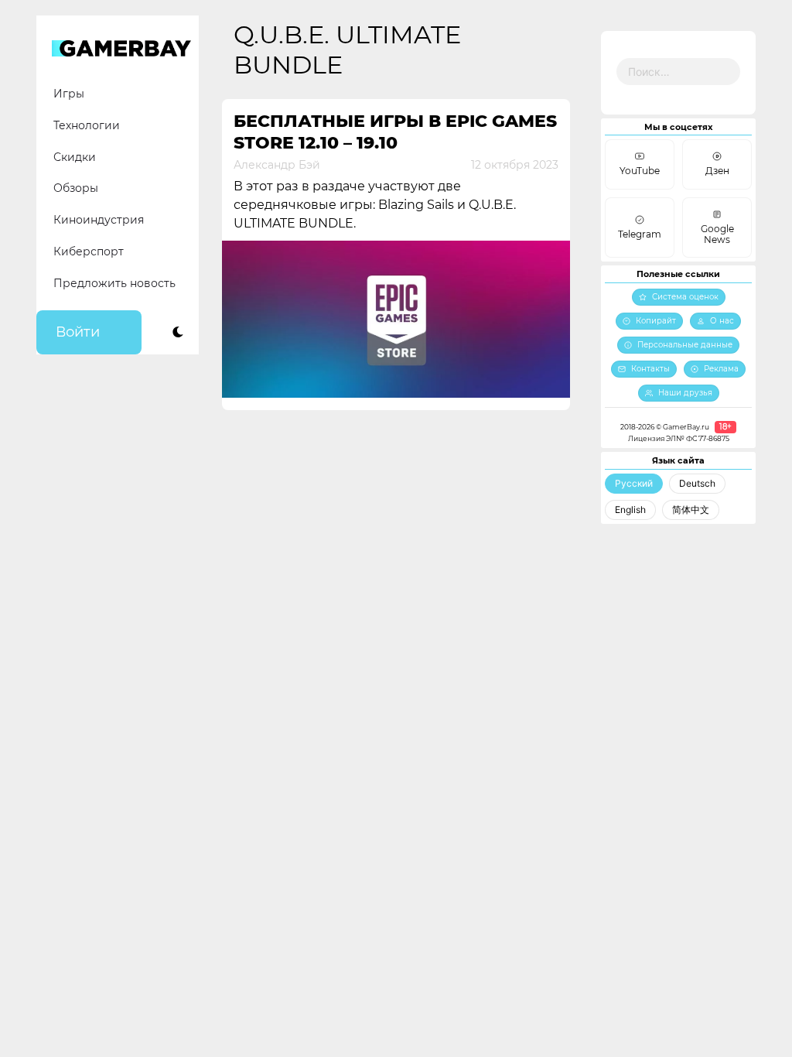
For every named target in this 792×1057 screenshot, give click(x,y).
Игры (68, 94)
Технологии (86, 125)
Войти (78, 331)
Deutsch (697, 483)
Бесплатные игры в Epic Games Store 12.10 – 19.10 (395, 131)
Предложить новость (114, 283)
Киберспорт (88, 251)
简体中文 (690, 509)
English (630, 509)
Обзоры (75, 188)
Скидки (74, 157)
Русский (634, 483)
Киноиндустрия (98, 220)
